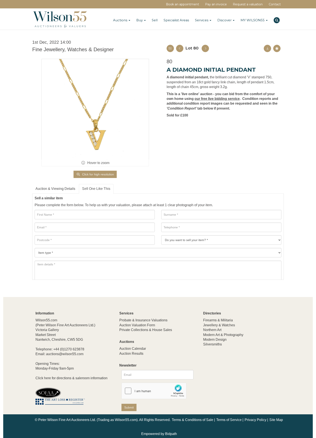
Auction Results (131, 353)
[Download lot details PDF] (267, 48)
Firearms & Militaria (218, 320)
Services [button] (202, 20)
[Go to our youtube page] (225, 373)
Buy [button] (140, 20)
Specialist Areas (176, 20)
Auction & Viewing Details (55, 188)
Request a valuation (248, 4)
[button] (277, 19)
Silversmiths (212, 344)
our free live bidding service (217, 99)
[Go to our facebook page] (207, 373)
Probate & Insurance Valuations (143, 320)
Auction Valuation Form (137, 325)
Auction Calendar (132, 348)
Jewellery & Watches (219, 325)
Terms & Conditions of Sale (192, 420)
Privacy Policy (255, 420)
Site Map (276, 420)
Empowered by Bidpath (159, 434)
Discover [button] (224, 20)
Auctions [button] (120, 20)
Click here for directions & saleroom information (71, 378)
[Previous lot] (179, 48)
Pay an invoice (216, 4)
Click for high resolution (97, 174)
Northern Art (212, 330)
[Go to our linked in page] (216, 373)
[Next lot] (205, 48)
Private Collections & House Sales (145, 330)
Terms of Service (229, 420)
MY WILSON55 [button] (253, 20)
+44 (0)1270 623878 (68, 349)
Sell (155, 20)
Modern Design (215, 339)
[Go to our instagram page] (234, 373)
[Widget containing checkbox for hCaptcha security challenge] (153, 391)
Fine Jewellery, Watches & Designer (73, 49)
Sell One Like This (96, 188)
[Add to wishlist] (277, 48)
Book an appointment (182, 4)
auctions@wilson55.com (64, 354)
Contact (275, 4)
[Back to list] (170, 48)
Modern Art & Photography (223, 335)
